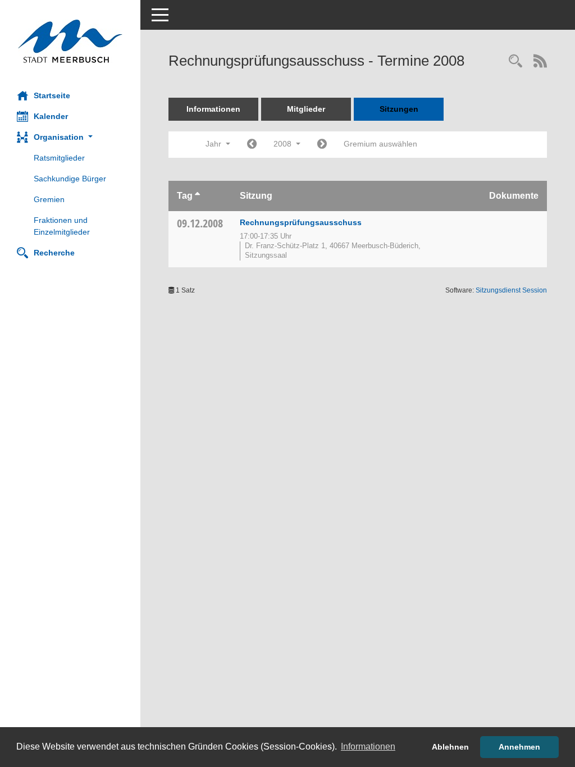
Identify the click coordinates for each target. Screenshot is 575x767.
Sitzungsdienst (511, 290)
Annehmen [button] (519, 746)
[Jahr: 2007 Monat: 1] (252, 144)
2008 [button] (283, 143)
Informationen (213, 108)
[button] (70, 137)
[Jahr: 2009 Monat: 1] (322, 144)
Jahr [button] (214, 143)
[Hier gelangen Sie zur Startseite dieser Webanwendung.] (70, 41)
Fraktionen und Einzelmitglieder (62, 226)
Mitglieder (306, 108)
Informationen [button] (368, 746)
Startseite (52, 95)
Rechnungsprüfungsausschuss (301, 222)
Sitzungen (399, 108)
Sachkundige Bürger (70, 178)
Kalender (51, 116)
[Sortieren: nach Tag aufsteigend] (197, 195)
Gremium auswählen (380, 143)
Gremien (49, 199)
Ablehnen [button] (450, 746)
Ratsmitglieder (59, 157)
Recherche (54, 252)
